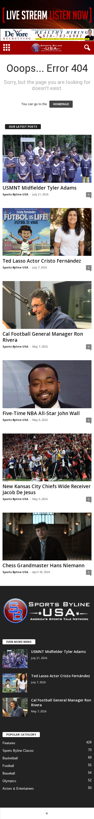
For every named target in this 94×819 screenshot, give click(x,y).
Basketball (10, 758)
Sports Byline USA (15, 194)
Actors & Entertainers (18, 788)
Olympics (9, 781)
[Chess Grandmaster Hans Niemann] (47, 536)
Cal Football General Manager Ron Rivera (43, 337)
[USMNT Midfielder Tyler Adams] (47, 159)
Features (9, 743)
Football (8, 766)
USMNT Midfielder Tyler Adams (39, 188)
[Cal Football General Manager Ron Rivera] (47, 305)
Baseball (9, 773)
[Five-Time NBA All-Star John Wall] (47, 384)
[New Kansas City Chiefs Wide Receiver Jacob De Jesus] (47, 457)
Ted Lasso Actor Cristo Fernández (42, 261)
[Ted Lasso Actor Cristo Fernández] (47, 232)
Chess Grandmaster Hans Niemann (43, 565)
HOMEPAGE (61, 104)
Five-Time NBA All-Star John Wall (41, 413)
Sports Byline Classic (18, 751)
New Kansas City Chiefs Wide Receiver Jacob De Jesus (47, 489)
